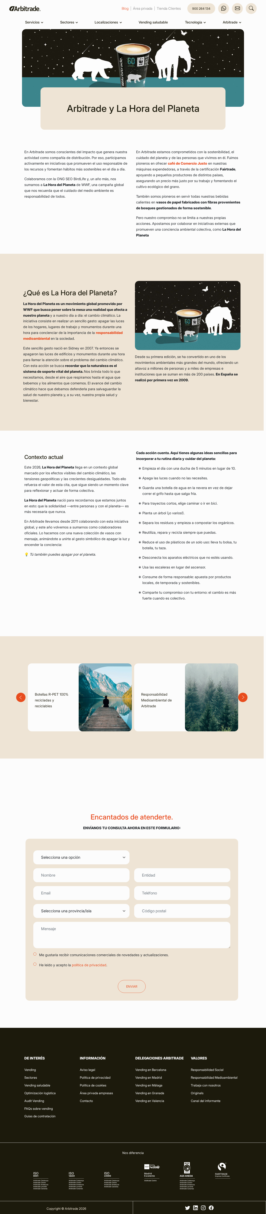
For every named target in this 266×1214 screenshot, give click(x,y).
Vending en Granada (149, 1093)
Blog (125, 8)
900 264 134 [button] (201, 8)
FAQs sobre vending (38, 1109)
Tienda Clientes (169, 8)
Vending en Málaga (148, 1085)
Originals (197, 1093)
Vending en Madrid (148, 1077)
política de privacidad (89, 965)
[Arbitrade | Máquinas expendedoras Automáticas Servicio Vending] (25, 8)
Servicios (32, 22)
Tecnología (194, 22)
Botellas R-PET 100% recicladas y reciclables (51, 700)
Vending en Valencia (149, 1101)
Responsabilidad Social (207, 1070)
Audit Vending (34, 1101)
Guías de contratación (39, 1116)
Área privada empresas (96, 1093)
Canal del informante (205, 1101)
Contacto (86, 1101)
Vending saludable (153, 22)
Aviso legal (87, 1070)
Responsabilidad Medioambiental (214, 1077)
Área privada (142, 8)
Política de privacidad (95, 1077)
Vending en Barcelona (150, 1070)
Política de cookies (93, 1085)
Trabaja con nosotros (206, 1085)
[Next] (243, 697)
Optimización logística (40, 1093)
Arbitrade (230, 22)
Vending (30, 1070)
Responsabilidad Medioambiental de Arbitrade (156, 700)
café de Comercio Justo (187, 163)
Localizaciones (107, 22)
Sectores (67, 22)
